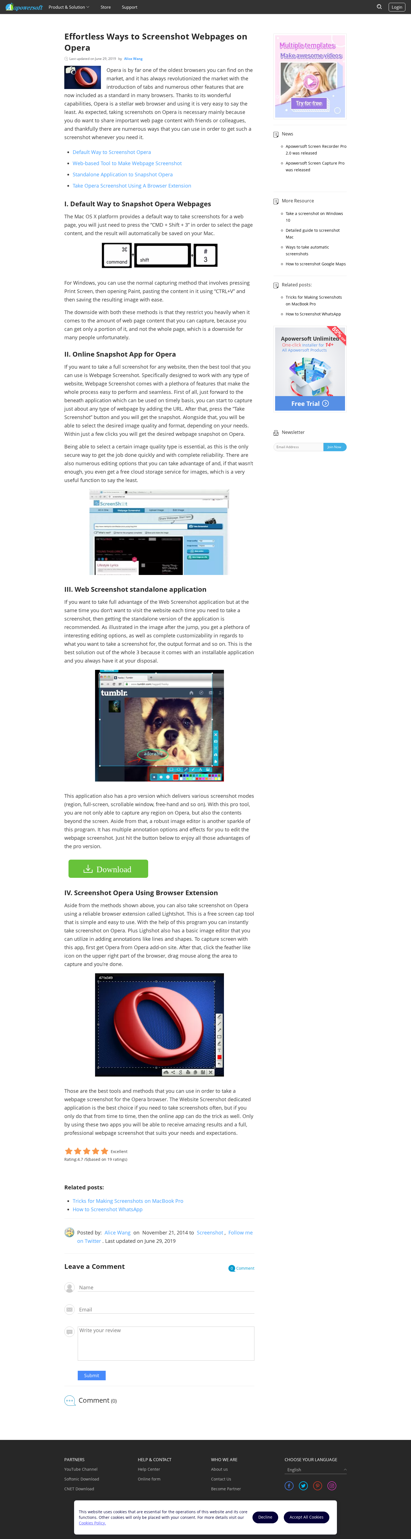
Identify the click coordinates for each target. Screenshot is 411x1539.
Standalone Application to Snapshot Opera (123, 174)
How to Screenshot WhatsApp (108, 1209)
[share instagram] (331, 1485)
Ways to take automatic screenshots (307, 250)
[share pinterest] (317, 1485)
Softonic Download (81, 1479)
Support (129, 7)
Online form (149, 1479)
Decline (265, 1517)
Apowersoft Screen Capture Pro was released (315, 166)
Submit (91, 1375)
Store (106, 7)
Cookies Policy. (92, 1523)
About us (219, 1469)
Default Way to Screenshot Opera (112, 152)
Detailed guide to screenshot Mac (313, 234)
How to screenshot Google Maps (316, 263)
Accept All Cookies (306, 1517)
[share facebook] (289, 1485)
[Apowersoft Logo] (24, 7)
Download (113, 869)
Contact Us (221, 1479)
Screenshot (210, 1232)
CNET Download (79, 1488)
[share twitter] (303, 1485)
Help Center (149, 1469)
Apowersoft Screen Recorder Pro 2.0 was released (316, 150)
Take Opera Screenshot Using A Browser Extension (132, 185)
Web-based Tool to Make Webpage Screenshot (127, 163)
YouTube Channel (81, 1469)
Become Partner (226, 1488)
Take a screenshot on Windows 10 (314, 217)
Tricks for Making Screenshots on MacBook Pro (128, 1200)
